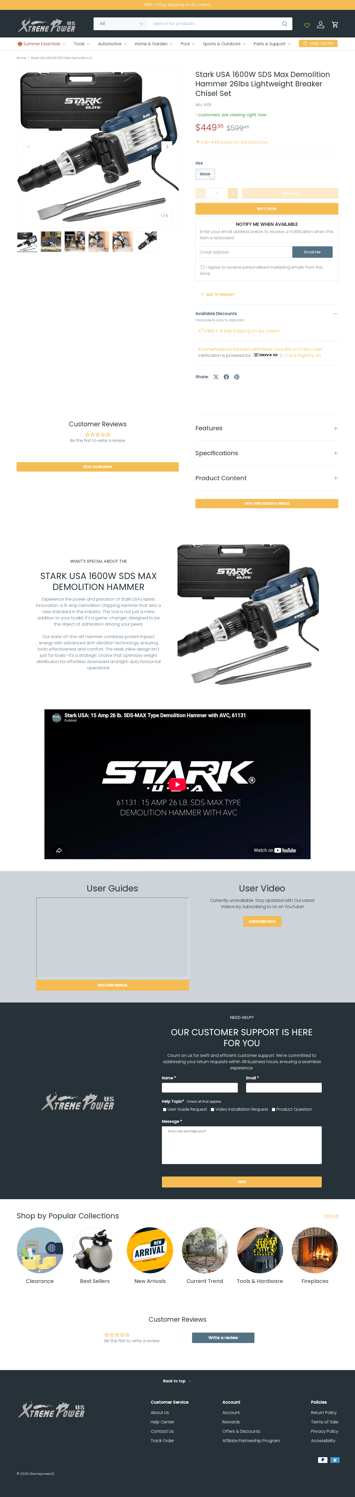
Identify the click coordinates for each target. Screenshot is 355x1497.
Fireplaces (314, 1281)
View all (330, 1216)
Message (170, 1121)
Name (167, 1078)
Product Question (294, 1109)
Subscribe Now (262, 921)
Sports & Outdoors (222, 44)
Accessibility (323, 1441)
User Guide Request (187, 1109)
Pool (185, 44)
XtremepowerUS (41, 1474)
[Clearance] (40, 1250)
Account (231, 1413)
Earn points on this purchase (231, 142)
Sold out (290, 193)
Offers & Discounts (241, 1431)
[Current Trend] (205, 1250)
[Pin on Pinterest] (237, 377)
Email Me (312, 252)
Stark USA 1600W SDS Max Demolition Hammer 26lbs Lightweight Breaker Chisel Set (62, 58)
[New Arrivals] (150, 1250)
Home (21, 58)
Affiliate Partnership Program (251, 1441)
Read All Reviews (97, 467)
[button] (335, 24)
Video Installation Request (241, 1109)
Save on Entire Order (260, 349)
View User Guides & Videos (267, 503)
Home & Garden (151, 44)
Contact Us (162, 1431)
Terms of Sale (324, 1422)
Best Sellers (95, 1281)
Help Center (162, 1422)
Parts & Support (270, 44)
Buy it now (267, 209)
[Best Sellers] (95, 1250)
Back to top (175, 1381)
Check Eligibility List (302, 355)
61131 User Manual (113, 985)
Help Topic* (191, 1101)
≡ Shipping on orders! (239, 331)
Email (251, 1078)
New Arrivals (150, 1281)
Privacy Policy (324, 1431)
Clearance (40, 1281)
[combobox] (193, 23)
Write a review (223, 1338)
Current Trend (205, 1281)
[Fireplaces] (315, 1250)
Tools (79, 44)
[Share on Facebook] (226, 377)
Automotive (110, 44)
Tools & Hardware (260, 1281)
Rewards (231, 1422)
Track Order (162, 1441)
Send (242, 1182)
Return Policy (324, 1413)
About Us (160, 1413)
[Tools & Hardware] (260, 1250)
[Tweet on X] (216, 377)
